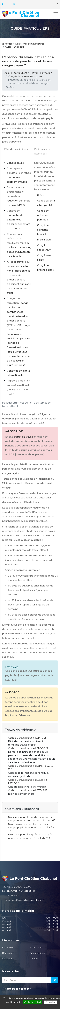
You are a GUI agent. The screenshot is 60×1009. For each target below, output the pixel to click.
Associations (36, 947)
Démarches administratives (29, 43)
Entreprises (8, 947)
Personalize (50, 1002)
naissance (24, 247)
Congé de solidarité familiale (43, 229)
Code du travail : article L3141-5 (26, 737)
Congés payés (15, 162)
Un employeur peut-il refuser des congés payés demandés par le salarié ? (31, 826)
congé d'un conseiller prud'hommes (18, 360)
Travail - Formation (41, 73)
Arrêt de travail (15, 261)
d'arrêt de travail (23, 436)
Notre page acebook (17, 988)
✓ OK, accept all (32, 1002)
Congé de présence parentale (43, 215)
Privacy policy (31, 1006)
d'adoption (16, 228)
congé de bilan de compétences (17, 307)
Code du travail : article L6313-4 (26, 790)
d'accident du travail (19, 284)
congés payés (10, 473)
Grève (40, 195)
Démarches (8, 953)
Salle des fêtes (37, 953)
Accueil (8, 43)
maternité (13, 215)
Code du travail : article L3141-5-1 (27, 748)
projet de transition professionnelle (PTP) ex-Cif (18, 321)
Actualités (7, 958)
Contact (34, 958)
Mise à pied (44, 239)
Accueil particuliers (16, 73)
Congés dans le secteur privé (25, 76)
